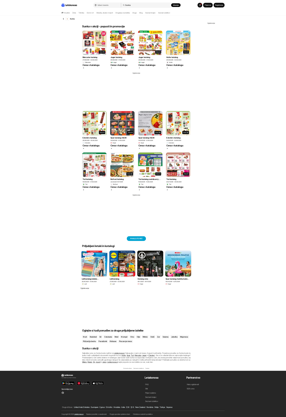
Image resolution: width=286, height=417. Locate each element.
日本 (127, 407)
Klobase (113, 341)
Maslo (89, 362)
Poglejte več (136, 238)
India (123, 407)
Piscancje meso (125, 341)
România (149, 407)
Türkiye (162, 407)
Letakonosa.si (119, 353)
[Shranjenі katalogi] (200, 5)
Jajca (104, 362)
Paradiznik (103, 341)
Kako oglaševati (193, 384)
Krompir (124, 337)
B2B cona (190, 389)
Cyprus (102, 407)
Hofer (123, 355)
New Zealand (140, 407)
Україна (169, 407)
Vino (132, 337)
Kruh (85, 337)
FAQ (146, 384)
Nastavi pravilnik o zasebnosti (96, 414)
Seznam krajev (150, 13)
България (94, 407)
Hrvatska (116, 407)
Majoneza (184, 337)
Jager (144, 355)
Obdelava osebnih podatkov (143, 414)
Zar (158, 337)
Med (116, 337)
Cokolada (108, 337)
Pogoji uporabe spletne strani (120, 414)
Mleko (145, 337)
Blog (141, 13)
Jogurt (98, 362)
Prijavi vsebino (150, 393)
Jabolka (174, 337)
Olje (138, 337)
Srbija (156, 407)
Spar (128, 355)
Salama (165, 337)
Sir (100, 337)
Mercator (138, 355)
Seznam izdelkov (164, 13)
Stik (146, 389)
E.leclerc (151, 355)
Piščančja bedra (89, 341)
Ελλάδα (109, 407)
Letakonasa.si (78, 414)
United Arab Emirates (82, 407)
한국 (132, 407)
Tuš (132, 355)
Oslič (152, 337)
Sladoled (93, 337)
